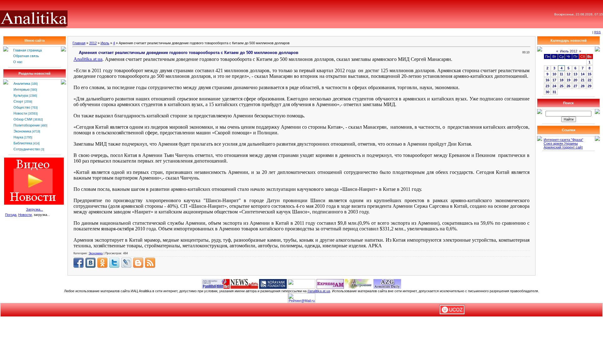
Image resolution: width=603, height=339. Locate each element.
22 (589, 80)
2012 (93, 43)
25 (561, 86)
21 (582, 80)
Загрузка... (34, 209)
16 (547, 80)
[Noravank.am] (273, 283)
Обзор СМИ (23, 119)
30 (547, 92)
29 (589, 86)
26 (568, 86)
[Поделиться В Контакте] (90, 263)
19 (568, 80)
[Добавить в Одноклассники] (102, 263)
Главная (79, 43)
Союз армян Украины (561, 143)
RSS (597, 32)
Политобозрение (27, 125)
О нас (18, 62)
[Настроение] (358, 283)
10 (554, 74)
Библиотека (23, 143)
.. (87, 59)
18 (561, 80)
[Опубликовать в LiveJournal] (126, 263)
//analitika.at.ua (318, 291)
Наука (18, 137)
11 (561, 74)
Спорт (18, 101)
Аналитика (22, 83)
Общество (22, 107)
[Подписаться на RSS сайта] (150, 263)
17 (554, 80)
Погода (10, 215)
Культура (21, 95)
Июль (104, 43)
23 (547, 86)
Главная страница (27, 50)
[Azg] (387, 283)
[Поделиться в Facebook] (78, 263)
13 (575, 74)
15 (589, 74)
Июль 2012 (568, 51)
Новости (20, 113)
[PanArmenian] (216, 283)
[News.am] (244, 283)
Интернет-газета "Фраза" (563, 140)
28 (582, 86)
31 (554, 92)
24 (554, 86)
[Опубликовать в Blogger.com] (138, 263)
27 (575, 86)
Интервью (22, 89)
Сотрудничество (27, 149)
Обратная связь (26, 56)
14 (582, 74)
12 (568, 74)
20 (575, 80)
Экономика (22, 131)
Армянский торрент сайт (563, 147)
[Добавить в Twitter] (114, 263)
